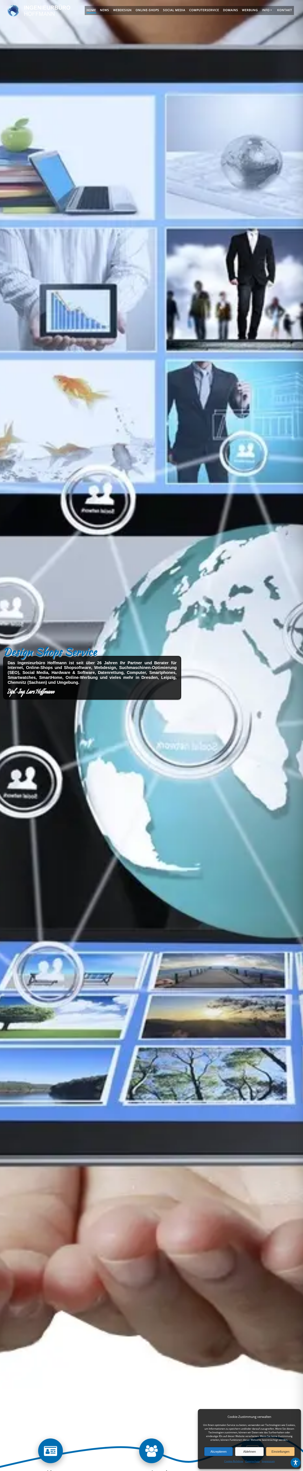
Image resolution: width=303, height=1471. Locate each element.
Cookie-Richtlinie (233, 1461)
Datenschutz (252, 1461)
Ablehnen (249, 1451)
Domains (230, 10)
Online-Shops (147, 10)
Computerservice (204, 10)
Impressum (268, 1461)
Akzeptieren (218, 1451)
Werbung (250, 10)
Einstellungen (280, 1451)
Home (91, 10)
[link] (50, 1454)
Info (266, 10)
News (104, 10)
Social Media (174, 10)
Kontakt (284, 10)
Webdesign (122, 10)
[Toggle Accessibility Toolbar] (295, 1462)
